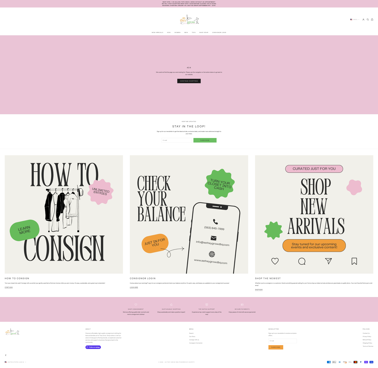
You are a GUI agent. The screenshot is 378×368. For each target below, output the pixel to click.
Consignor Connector (195, 343)
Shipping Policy (367, 343)
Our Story (192, 336)
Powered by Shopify (187, 362)
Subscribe (204, 140)
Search (191, 333)
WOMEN (178, 32)
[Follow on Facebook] (6, 355)
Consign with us (194, 340)
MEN (186, 32)
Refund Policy (367, 340)
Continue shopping (189, 81)
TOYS (194, 32)
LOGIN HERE (134, 287)
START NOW (9, 287)
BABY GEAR (204, 32)
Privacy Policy (367, 336)
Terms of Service (368, 346)
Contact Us (366, 333)
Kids (169, 32)
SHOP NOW (259, 289)
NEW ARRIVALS (157, 32)
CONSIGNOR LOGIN (219, 32)
